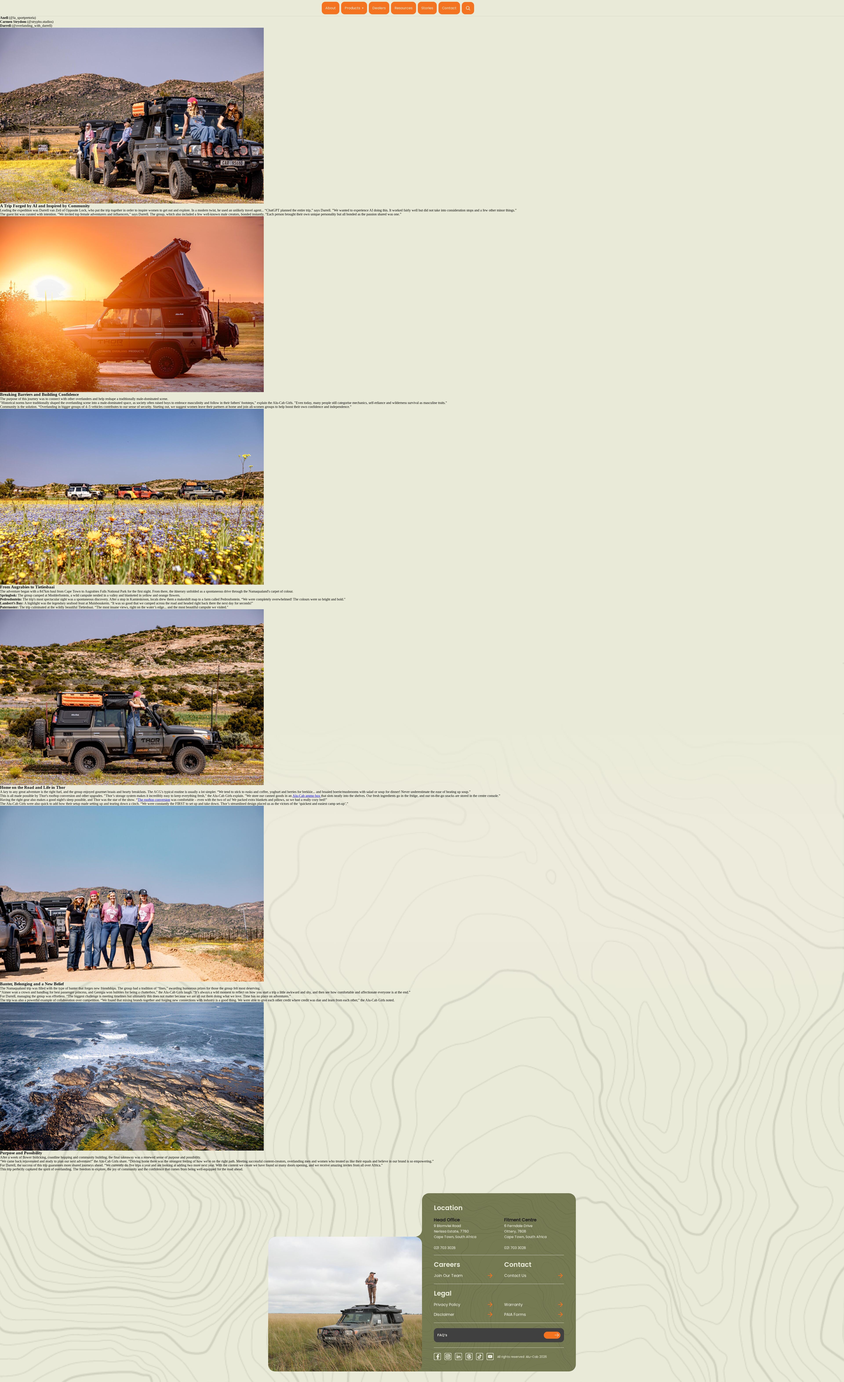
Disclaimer (444, 1314)
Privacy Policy (447, 1304)
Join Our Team (448, 1275)
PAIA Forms (515, 1314)
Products (352, 8)
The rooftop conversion (154, 800)
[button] (468, 8)
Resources (404, 8)
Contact (449, 8)
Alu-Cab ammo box (307, 796)
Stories (427, 8)
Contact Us (515, 1275)
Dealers (379, 8)
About (330, 8)
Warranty (513, 1304)
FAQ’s (442, 1335)
